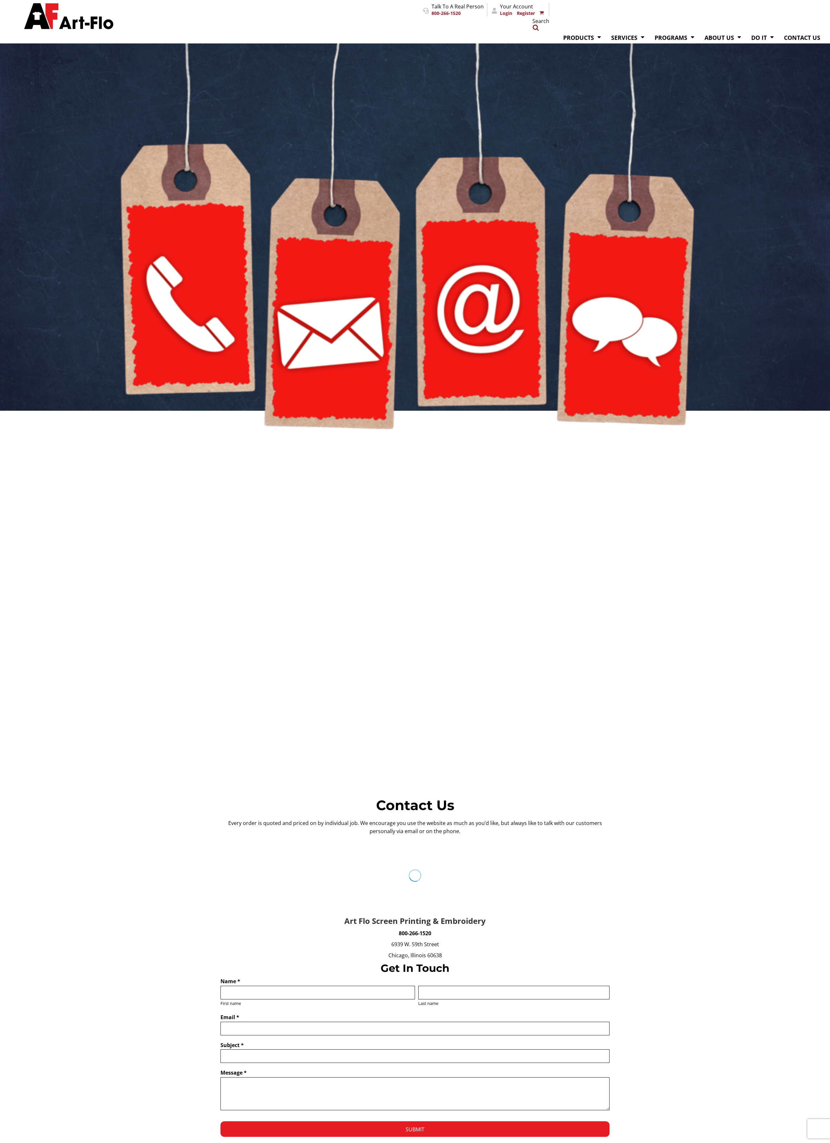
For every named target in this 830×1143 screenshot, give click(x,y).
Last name (428, 1003)
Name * (230, 981)
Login (506, 13)
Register (526, 13)
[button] (582, 37)
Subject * (232, 1045)
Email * (229, 1017)
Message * (233, 1072)
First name (230, 1003)
